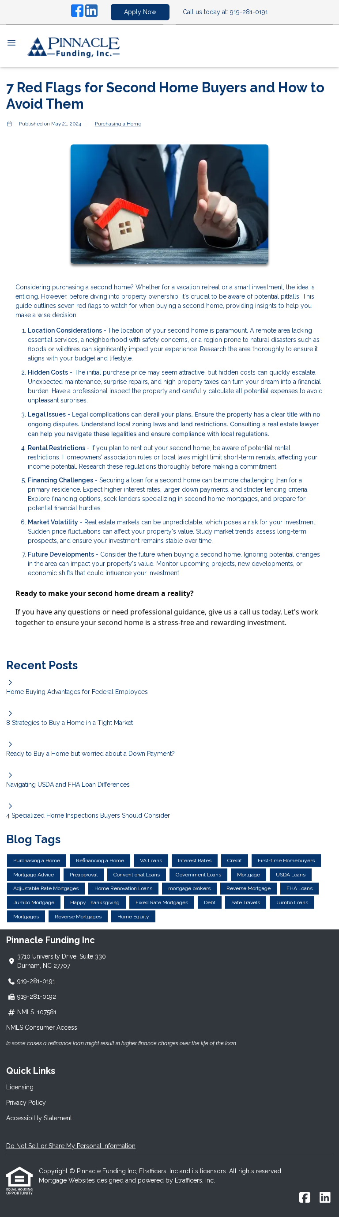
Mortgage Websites (68, 1180)
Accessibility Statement (39, 1118)
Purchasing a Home (118, 124)
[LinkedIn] (91, 11)
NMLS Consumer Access (41, 1027)
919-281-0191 (249, 11)
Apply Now (140, 11)
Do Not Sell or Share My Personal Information (71, 1145)
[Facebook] (77, 11)
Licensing (20, 1087)
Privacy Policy (26, 1102)
